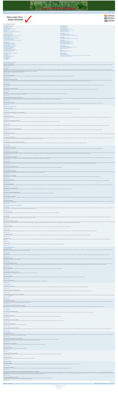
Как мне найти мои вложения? (63, 51)
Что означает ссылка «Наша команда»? (64, 31)
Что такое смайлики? (5, 55)
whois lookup (53, 372)
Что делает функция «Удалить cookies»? (8, 32)
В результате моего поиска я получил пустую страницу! (66, 42)
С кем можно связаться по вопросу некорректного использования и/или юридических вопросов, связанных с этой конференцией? (75, 55)
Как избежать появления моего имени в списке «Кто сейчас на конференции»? (12, 35)
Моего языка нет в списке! (6, 37)
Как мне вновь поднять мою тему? (7, 51)
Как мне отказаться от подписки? (64, 48)
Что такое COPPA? (5, 27)
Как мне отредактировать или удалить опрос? (8, 46)
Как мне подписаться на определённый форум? (65, 47)
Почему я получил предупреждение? (7, 48)
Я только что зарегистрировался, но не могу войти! (9, 28)
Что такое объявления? (6, 57)
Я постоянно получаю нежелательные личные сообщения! (67, 34)
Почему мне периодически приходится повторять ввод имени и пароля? (11, 31)
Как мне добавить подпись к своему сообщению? (9, 44)
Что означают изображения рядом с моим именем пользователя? (11, 38)
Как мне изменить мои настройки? (7, 34)
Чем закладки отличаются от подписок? (64, 46)
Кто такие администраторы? (63, 26)
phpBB (107, 125)
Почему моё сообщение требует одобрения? (8, 50)
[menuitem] (4, 11)
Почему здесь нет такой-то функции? (64, 54)
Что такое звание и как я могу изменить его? (8, 39)
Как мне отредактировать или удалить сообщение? (9, 43)
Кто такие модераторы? (63, 27)
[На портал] (59, 5)
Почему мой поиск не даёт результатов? (65, 41)
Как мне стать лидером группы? (64, 29)
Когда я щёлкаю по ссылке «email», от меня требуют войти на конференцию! (12, 40)
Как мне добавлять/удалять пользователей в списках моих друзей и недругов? (69, 38)
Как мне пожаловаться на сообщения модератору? (9, 49)
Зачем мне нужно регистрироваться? (7, 26)
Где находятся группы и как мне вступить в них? (66, 28)
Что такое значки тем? (6, 59)
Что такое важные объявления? (7, 56)
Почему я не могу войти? (6, 29)
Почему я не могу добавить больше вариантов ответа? (9, 45)
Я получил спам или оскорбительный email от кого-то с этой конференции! (69, 35)
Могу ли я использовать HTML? (7, 54)
